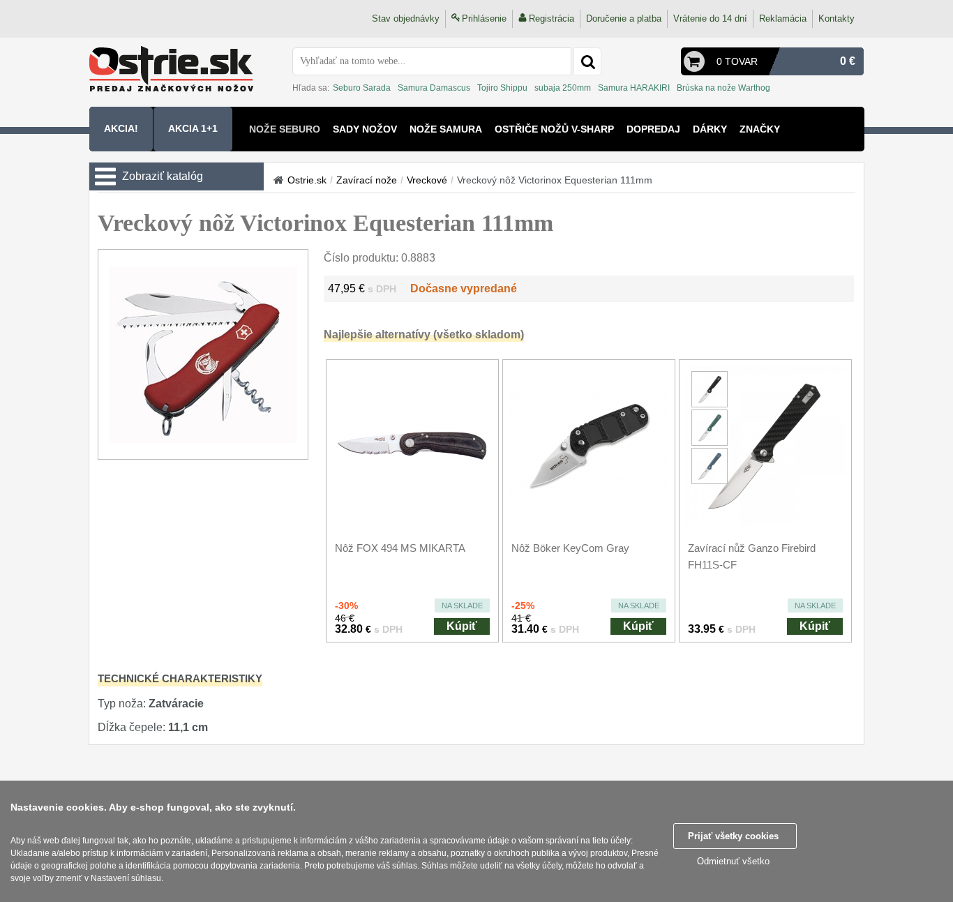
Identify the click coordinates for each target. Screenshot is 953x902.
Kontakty (836, 18)
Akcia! (121, 128)
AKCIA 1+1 (193, 128)
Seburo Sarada (362, 88)
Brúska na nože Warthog (723, 88)
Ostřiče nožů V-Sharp (554, 129)
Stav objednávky (406, 18)
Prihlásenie (484, 18)
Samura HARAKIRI (634, 88)
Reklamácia (782, 18)
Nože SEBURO (284, 129)
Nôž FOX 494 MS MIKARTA (400, 548)
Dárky (710, 129)
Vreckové (427, 180)
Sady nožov (365, 129)
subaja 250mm (562, 88)
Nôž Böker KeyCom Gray (570, 548)
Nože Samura (446, 129)
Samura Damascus (434, 88)
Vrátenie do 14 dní (710, 18)
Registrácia (551, 18)
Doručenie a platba (623, 18)
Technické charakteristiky (180, 678)
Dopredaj (653, 129)
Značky (760, 129)
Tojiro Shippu (502, 88)
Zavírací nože (366, 180)
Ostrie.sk (307, 180)
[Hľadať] (587, 61)
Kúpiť (462, 626)
